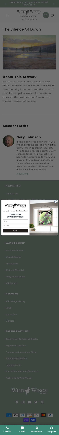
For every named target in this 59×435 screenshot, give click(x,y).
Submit (15, 230)
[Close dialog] (55, 201)
